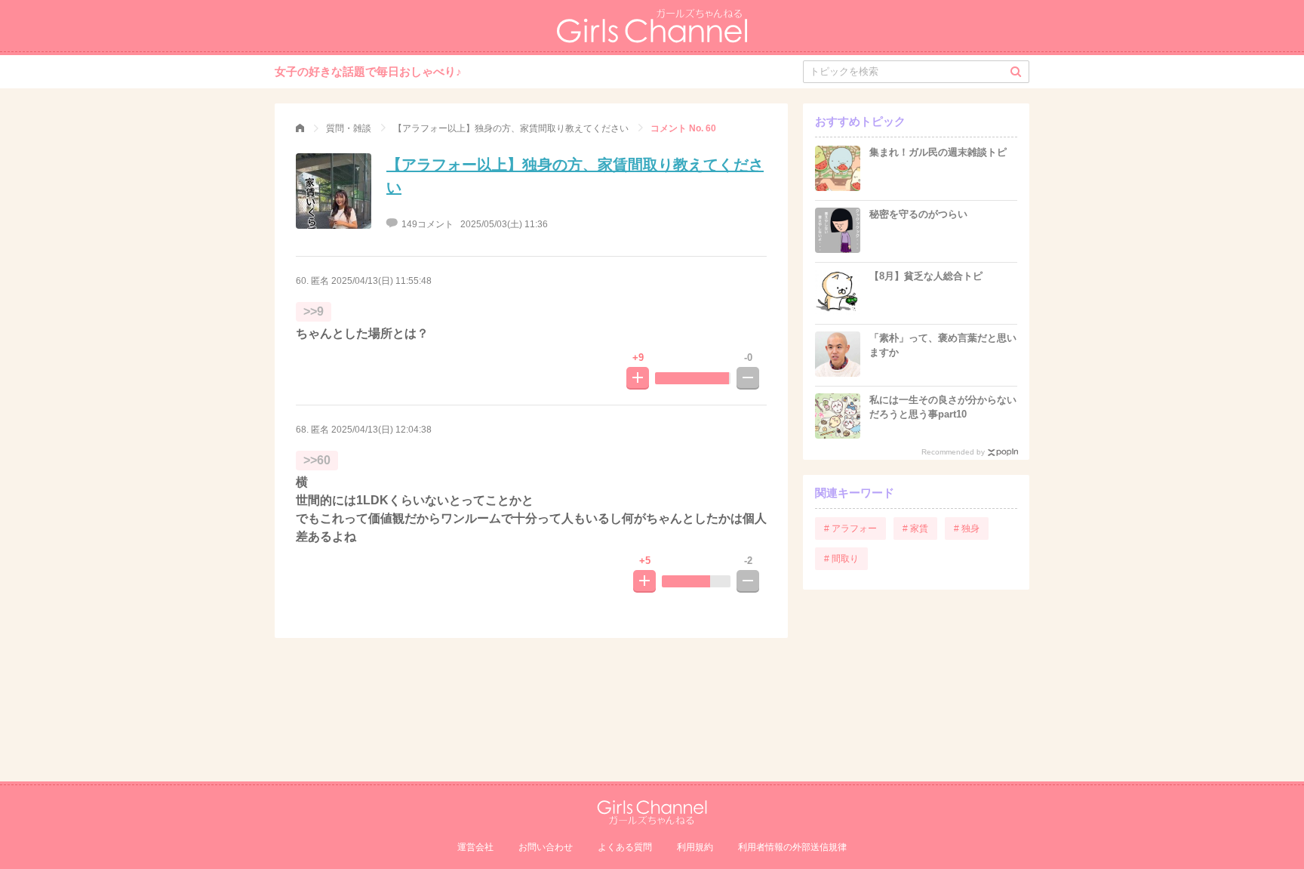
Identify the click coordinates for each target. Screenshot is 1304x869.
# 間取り (841, 558)
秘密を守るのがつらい (918, 214)
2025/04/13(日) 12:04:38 (381, 429)
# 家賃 (915, 528)
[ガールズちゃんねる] (300, 128)
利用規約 (695, 847)
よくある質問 (625, 847)
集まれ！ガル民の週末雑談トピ (938, 152)
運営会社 (475, 847)
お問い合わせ (545, 847)
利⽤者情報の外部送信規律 (792, 847)
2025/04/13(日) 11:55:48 (381, 281)
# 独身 (967, 528)
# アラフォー (850, 528)
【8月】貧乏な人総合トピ (926, 276)
